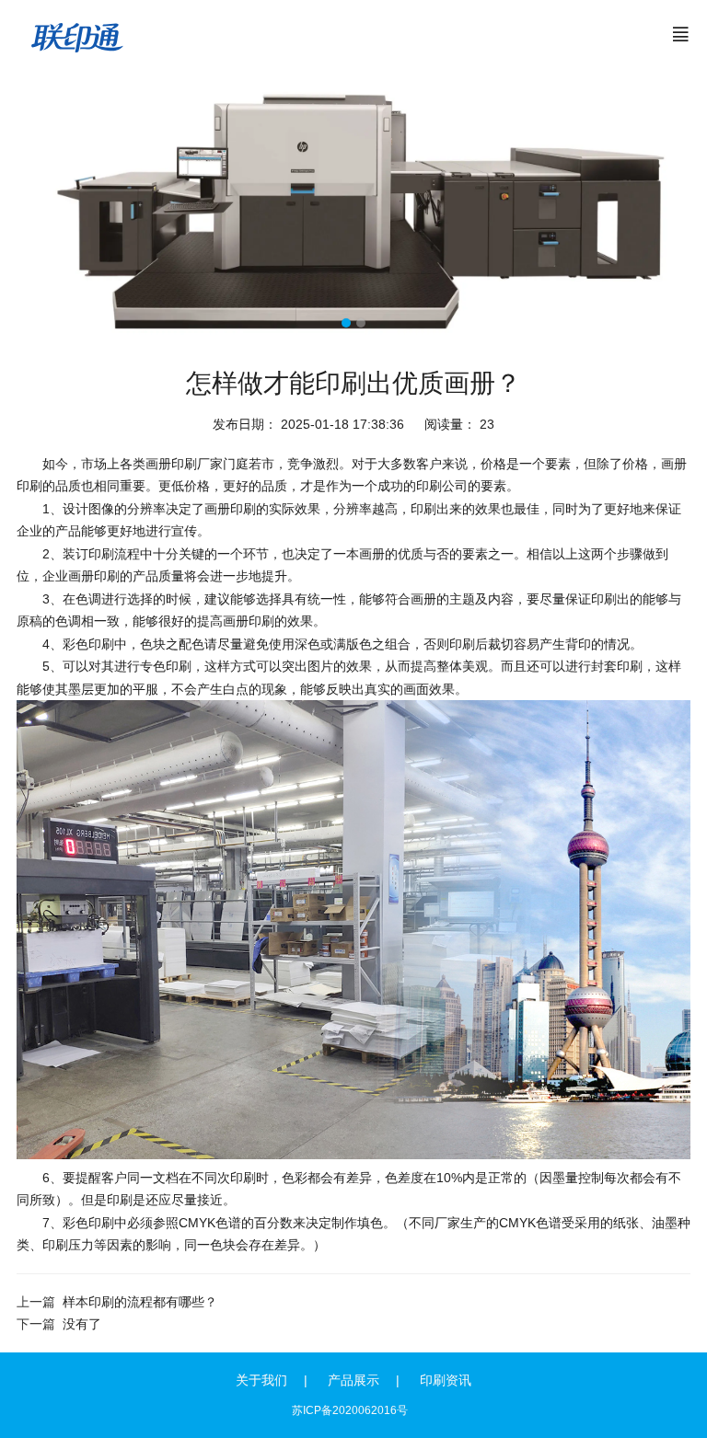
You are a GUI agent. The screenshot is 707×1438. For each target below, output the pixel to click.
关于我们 (261, 1380)
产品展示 (353, 1380)
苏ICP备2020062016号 (350, 1410)
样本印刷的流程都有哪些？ (140, 1301)
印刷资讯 (445, 1380)
